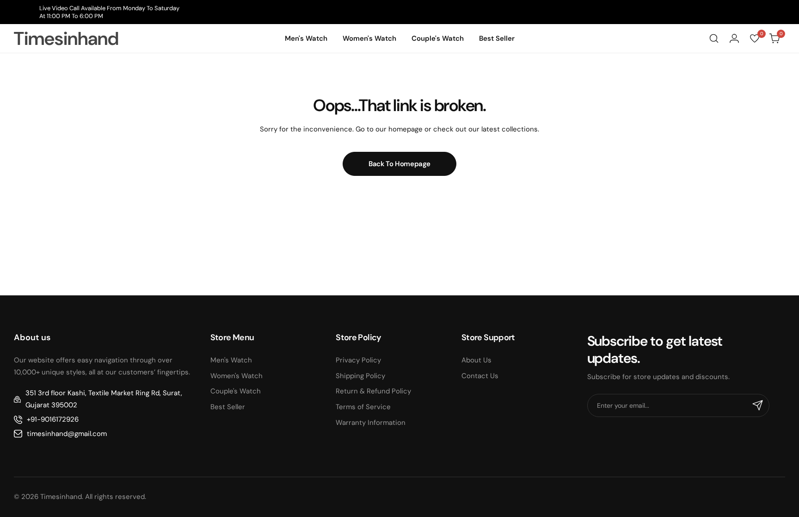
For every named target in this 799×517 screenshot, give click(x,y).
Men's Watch (231, 360)
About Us (476, 360)
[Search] (714, 38)
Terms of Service (363, 406)
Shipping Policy (360, 375)
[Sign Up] (757, 405)
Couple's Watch (235, 391)
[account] (734, 38)
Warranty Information (371, 422)
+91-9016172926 (53, 419)
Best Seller (227, 406)
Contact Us (479, 375)
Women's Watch (236, 375)
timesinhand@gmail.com (67, 433)
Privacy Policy (358, 360)
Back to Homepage (399, 163)
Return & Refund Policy (373, 391)
